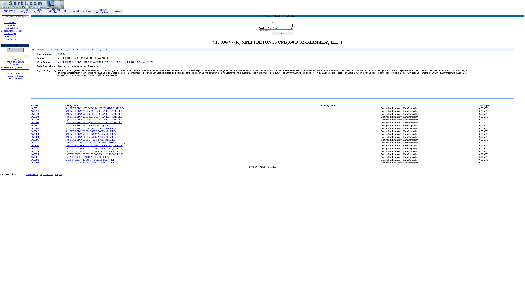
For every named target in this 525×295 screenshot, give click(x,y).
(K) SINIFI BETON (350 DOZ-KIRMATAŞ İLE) (87, 125)
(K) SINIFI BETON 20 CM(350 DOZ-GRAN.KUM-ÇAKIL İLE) (94, 114)
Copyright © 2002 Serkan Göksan (15, 77)
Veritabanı (86, 11)
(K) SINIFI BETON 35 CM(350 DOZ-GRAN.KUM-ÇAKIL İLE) (94, 122)
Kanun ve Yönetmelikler (102, 11)
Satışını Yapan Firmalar (90, 50)
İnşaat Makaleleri (11, 28)
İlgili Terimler (104, 50)
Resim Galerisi (10, 36)
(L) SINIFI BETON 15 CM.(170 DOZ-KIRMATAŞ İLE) (90, 163)
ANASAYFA (9, 11)
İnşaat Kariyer (10, 33)
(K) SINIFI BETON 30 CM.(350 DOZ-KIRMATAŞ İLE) (90, 137)
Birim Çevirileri (38, 11)
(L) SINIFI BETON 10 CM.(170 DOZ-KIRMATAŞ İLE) (90, 160)
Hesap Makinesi (25, 11)
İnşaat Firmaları (46, 174)
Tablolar (67, 11)
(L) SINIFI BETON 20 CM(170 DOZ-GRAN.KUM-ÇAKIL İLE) (94, 151)
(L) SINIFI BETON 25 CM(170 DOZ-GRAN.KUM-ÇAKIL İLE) (94, 154)
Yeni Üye (16, 59)
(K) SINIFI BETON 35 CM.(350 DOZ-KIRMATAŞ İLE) (90, 140)
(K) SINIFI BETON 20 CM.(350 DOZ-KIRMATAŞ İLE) (90, 131)
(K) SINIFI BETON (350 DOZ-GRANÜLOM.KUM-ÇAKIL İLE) (94, 108)
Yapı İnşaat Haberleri (13, 31)
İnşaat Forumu (10, 39)
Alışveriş (59, 174)
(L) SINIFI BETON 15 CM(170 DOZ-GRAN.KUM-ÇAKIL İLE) (94, 148)
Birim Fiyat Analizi (53, 50)
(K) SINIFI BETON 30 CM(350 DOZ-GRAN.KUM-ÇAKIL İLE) (94, 120)
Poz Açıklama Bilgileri (39, 49)
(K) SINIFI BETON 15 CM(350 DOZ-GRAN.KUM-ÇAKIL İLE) (94, 111)
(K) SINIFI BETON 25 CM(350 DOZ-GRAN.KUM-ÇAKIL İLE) (94, 117)
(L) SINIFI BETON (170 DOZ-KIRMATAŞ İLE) (87, 157)
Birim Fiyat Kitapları (54, 11)
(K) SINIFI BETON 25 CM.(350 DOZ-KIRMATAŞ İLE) (90, 134)
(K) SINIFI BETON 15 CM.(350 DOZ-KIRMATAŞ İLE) (90, 128)
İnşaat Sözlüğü (10, 25)
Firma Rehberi (32, 174)
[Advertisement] (9, 91)
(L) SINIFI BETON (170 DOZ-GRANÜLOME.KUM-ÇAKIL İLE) (95, 142)
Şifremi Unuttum (16, 62)
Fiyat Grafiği (77, 50)
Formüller (76, 11)
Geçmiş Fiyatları (66, 50)
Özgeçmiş (118, 11)
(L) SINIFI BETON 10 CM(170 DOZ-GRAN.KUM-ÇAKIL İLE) (94, 145)
